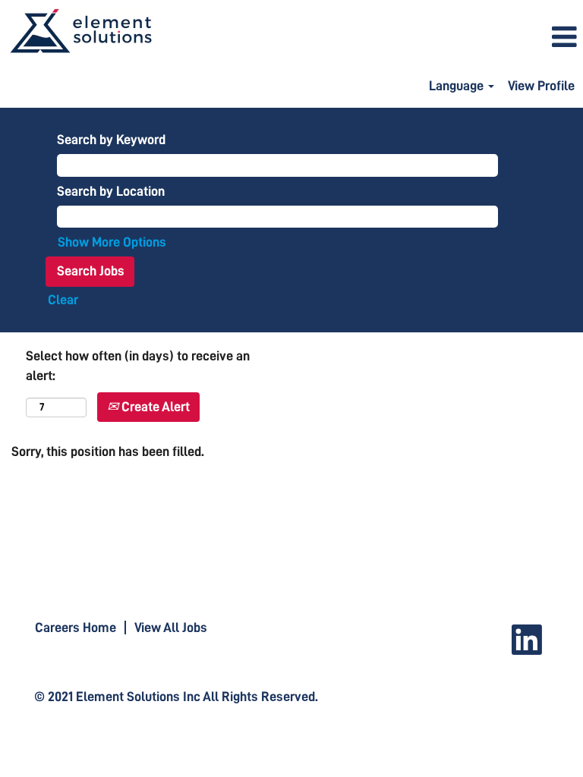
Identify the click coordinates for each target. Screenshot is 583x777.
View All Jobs (170, 627)
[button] (388, 38)
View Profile (541, 86)
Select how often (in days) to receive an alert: (138, 365)
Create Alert (154, 407)
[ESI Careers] (80, 31)
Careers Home (75, 627)
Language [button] (458, 86)
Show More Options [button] (112, 242)
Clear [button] (63, 300)
